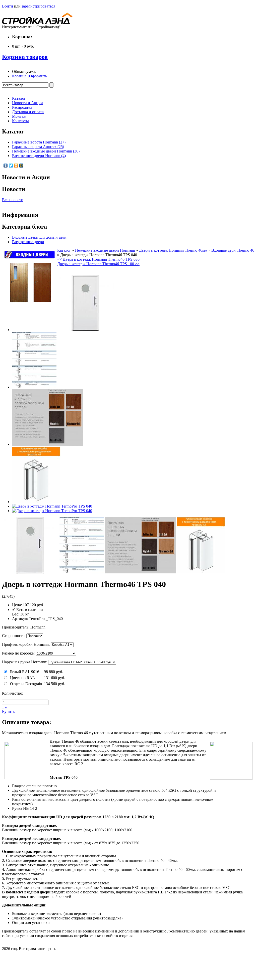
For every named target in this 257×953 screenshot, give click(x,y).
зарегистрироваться (38, 6)
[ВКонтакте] (5, 165)
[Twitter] (11, 165)
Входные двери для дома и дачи (39, 237)
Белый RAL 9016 (24, 672)
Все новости (12, 200)
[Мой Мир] (21, 165)
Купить (8, 711)
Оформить (38, 76)
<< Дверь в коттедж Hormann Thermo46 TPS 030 (98, 259)
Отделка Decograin (26, 684)
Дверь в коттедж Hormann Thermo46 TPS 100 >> (98, 264)
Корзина (19, 76)
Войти (7, 6)
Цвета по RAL (22, 678)
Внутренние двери (28, 242)
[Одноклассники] (16, 165)
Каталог (64, 250)
